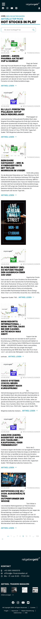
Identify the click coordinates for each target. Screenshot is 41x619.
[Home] (31, 559)
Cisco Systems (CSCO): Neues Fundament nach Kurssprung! (11, 385)
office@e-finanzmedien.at (16, 573)
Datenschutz (18, 612)
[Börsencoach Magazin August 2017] (14, 590)
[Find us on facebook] (3, 8)
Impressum (15, 610)
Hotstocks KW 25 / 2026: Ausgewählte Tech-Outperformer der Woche (13, 496)
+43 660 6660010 (11, 571)
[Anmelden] (39, 8)
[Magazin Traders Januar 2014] (24, 590)
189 (37, 536)
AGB (26, 612)
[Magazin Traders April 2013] (35, 590)
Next (4, 539)
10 (26, 536)
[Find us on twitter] (16, 8)
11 (30, 536)
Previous (5, 536)
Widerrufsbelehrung (27, 610)
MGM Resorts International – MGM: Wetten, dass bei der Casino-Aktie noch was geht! (13, 328)
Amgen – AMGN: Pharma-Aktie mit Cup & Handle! (12, 58)
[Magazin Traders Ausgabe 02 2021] (3, 590)
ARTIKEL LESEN (7, 86)
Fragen (6, 610)
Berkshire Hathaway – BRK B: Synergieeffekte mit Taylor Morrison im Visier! (13, 166)
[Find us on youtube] (12, 8)
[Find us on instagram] (7, 8)
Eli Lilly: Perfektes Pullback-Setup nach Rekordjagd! (13, 112)
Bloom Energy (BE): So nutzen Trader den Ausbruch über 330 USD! (13, 271)
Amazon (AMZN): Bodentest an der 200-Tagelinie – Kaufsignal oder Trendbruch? (12, 440)
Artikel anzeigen (6, 595)
